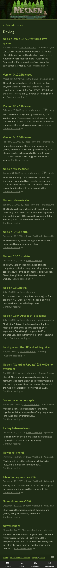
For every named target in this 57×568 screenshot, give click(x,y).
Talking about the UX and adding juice (26, 347)
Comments (49, 566)
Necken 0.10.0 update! (17, 256)
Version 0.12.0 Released (17, 137)
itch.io (5, 557)
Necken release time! (16, 168)
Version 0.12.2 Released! (18, 74)
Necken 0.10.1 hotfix (15, 231)
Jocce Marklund (28, 47)
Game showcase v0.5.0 (17, 501)
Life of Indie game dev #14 (19, 477)
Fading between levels (16, 428)
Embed (42, 557)
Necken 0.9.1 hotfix (15, 287)
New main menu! (13, 452)
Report (35, 557)
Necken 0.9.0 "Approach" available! (24, 315)
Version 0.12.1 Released (17, 106)
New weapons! (12, 525)
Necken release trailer (16, 200)
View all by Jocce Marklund (20, 557)
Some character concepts (18, 400)
